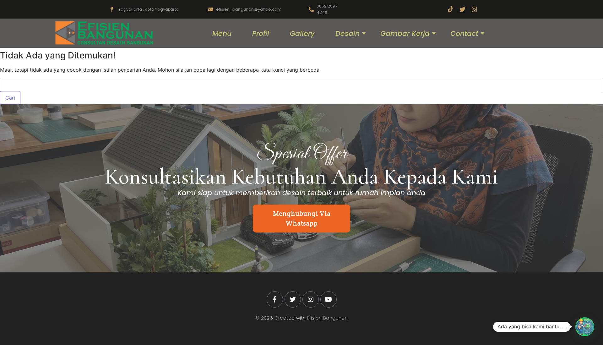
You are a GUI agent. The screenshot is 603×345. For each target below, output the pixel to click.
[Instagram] (474, 9)
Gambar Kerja (405, 33)
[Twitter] (462, 9)
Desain (347, 33)
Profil (260, 33)
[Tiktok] (451, 9)
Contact (464, 33)
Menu (221, 33)
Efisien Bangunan (327, 318)
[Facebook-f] (275, 299)
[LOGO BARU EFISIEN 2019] (103, 33)
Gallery (302, 33)
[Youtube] (328, 299)
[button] (584, 326)
